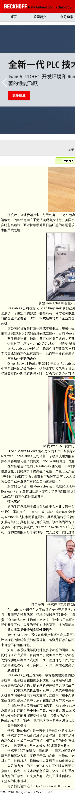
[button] (4, 82)
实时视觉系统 (64, 511)
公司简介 (40, 17)
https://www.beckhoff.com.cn (52, 786)
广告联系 (47, 792)
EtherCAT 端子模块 (41, 511)
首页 (13, 17)
